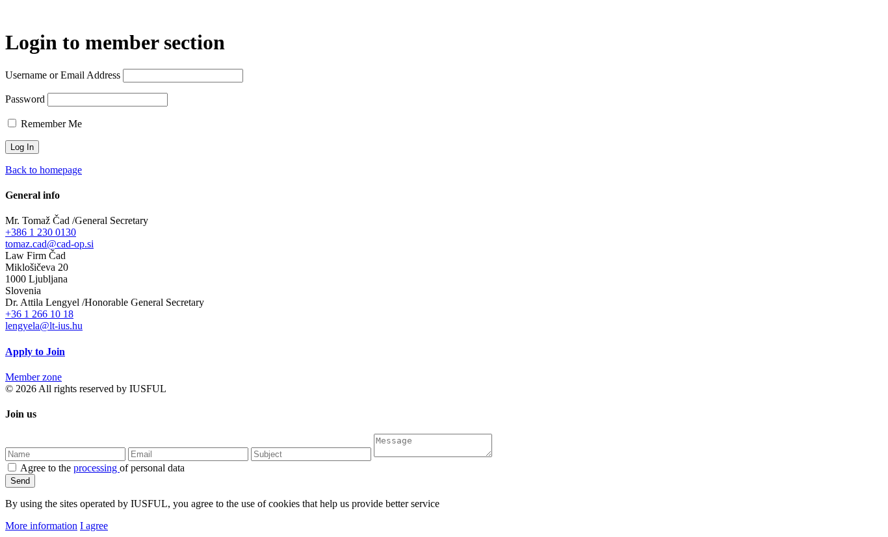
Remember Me (50, 123)
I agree (94, 525)
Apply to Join (35, 351)
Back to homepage (43, 169)
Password (25, 99)
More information (41, 525)
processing (96, 467)
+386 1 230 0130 (40, 232)
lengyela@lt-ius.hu (44, 325)
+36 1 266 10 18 (39, 313)
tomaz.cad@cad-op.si (49, 243)
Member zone (33, 376)
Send (20, 481)
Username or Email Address (62, 75)
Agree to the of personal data (102, 467)
